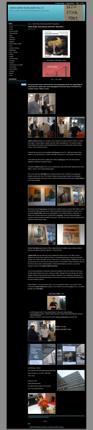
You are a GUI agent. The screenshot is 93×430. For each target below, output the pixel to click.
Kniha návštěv (13, 33)
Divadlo (12, 41)
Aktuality (12, 37)
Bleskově (12, 39)
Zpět (29, 423)
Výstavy (12, 71)
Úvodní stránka (60, 3)
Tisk (82, 3)
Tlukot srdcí (13, 67)
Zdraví (11, 73)
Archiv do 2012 (14, 31)
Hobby (11, 54)
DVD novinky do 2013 (15, 43)
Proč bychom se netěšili (16, 65)
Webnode (61, 427)
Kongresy (12, 60)
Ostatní (12, 62)
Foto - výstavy (14, 52)
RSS (77, 3)
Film (11, 46)
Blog (11, 35)
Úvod (29, 24)
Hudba (11, 56)
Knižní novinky (14, 58)
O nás (11, 29)
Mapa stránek (70, 3)
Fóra (11, 75)
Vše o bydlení (13, 69)
